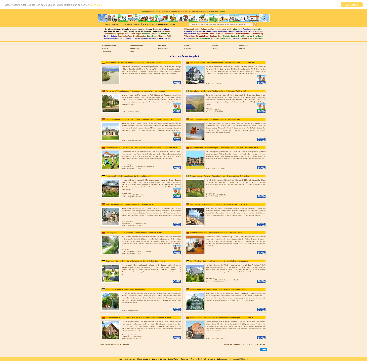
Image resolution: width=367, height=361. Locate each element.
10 (252, 344)
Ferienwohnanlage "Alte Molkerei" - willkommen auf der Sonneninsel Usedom (137, 148)
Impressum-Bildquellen (239, 359)
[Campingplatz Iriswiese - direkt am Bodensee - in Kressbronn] (195, 225)
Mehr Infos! (96, 5)
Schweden (106, 51)
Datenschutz (222, 359)
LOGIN (115, 24)
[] (235, 344)
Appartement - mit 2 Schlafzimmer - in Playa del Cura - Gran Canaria (133, 63)
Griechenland (162, 49)
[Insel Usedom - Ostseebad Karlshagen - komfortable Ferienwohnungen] (195, 282)
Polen (132, 51)
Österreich (161, 46)
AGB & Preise (148, 24)
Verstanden (352, 4)
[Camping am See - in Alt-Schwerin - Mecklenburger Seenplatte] (110, 254)
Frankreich (243, 46)
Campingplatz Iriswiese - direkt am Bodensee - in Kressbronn (215, 204)
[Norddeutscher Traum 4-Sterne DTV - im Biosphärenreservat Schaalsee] (110, 339)
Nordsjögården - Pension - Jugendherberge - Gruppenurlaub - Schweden (219, 176)
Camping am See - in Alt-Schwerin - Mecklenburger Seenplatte (131, 233)
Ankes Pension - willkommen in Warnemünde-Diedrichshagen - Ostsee (219, 318)
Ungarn (105, 49)
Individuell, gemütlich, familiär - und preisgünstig (125, 289)
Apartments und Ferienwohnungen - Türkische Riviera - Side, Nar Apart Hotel (221, 148)
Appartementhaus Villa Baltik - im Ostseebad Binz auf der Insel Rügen (218, 289)
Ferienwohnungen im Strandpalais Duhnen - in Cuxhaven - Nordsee (217, 233)
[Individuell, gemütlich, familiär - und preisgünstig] (110, 310)
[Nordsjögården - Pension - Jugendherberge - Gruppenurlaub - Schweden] (195, 197)
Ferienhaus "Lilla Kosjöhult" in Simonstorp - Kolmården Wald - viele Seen (219, 91)
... (242, 344)
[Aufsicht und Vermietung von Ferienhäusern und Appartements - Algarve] (110, 112)
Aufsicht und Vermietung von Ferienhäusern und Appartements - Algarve (135, 91)
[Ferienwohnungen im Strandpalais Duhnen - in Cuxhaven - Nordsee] (195, 254)
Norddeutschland (109, 46)
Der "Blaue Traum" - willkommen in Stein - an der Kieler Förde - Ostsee (219, 63)
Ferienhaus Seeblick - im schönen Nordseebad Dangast (128, 176)
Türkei (214, 49)
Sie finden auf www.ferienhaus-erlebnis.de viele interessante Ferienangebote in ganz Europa (183, 12)
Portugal (242, 49)
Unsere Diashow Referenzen (203, 359)
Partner (137, 24)
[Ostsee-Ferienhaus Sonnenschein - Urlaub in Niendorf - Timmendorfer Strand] (110, 141)
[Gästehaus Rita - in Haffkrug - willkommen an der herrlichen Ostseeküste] (110, 282)
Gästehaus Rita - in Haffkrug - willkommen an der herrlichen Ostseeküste (135, 261)
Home (107, 24)
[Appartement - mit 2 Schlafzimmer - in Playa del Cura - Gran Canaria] (110, 84)
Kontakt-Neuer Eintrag (165, 24)
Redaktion (185, 359)
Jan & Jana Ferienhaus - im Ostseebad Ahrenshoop (127, 204)
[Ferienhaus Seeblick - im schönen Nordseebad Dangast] (110, 197)
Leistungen (127, 24)
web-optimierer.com (127, 359)
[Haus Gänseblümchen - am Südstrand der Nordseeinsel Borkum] (195, 141)
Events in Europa (159, 359)
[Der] (195, 84)
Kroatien (187, 49)
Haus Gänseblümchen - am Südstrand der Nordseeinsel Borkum (216, 119)
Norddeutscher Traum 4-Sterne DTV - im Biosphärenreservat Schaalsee (135, 318)
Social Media (173, 359)
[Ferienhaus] (195, 112)
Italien (186, 46)
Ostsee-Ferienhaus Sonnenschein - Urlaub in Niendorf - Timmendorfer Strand (137, 119)
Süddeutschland (136, 46)
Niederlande (134, 49)
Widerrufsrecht (143, 359)
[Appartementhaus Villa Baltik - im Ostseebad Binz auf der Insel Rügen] (195, 310)
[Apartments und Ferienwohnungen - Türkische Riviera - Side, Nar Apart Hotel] (195, 169)
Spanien (215, 46)
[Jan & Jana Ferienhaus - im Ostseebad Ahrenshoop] (110, 225)
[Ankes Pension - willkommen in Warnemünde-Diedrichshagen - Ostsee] (195, 339)
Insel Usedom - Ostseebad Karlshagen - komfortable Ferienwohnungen (219, 261)
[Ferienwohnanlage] (110, 169)
